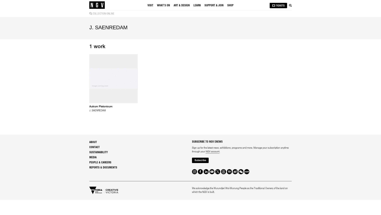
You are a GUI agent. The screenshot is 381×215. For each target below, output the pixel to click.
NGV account (212, 151)
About (93, 142)
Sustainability (98, 152)
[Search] (290, 5)
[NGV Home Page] (97, 5)
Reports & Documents (103, 167)
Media (93, 157)
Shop (230, 5)
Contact (94, 147)
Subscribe (200, 160)
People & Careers (100, 162)
